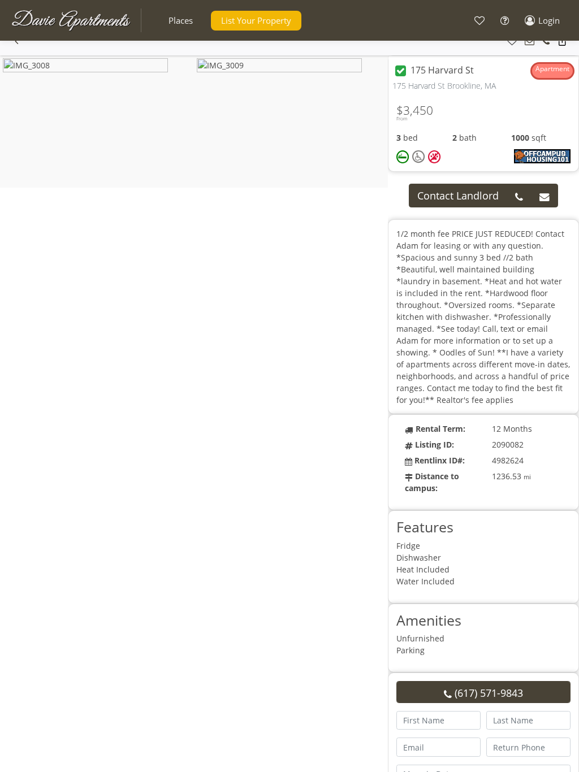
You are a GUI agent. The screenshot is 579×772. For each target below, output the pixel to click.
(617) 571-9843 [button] (487, 693)
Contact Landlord (458, 195)
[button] (181, 20)
